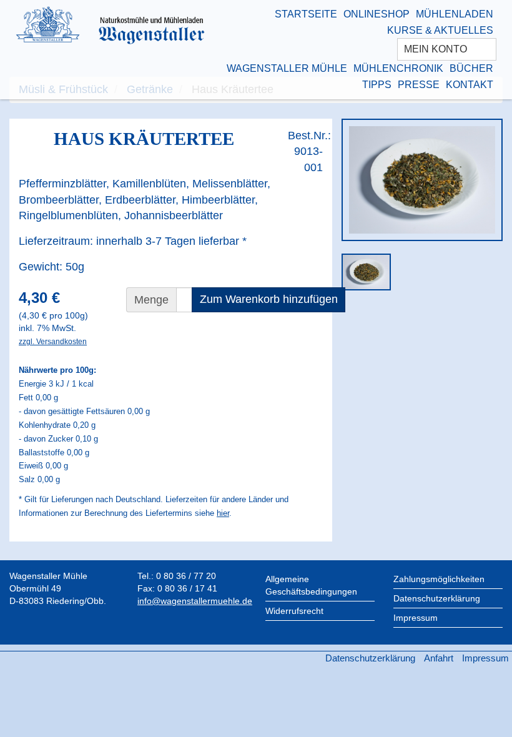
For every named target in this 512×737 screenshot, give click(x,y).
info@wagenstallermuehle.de (194, 601)
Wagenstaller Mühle (287, 68)
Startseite (306, 14)
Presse (419, 84)
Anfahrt (438, 658)
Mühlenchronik (398, 68)
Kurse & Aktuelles (440, 30)
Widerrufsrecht (294, 611)
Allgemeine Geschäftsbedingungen (311, 585)
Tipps (376, 84)
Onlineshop (376, 14)
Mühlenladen (454, 14)
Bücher (471, 68)
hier (223, 513)
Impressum (415, 618)
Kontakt (469, 84)
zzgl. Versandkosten (53, 341)
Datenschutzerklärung (436, 598)
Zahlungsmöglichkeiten (439, 579)
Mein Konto (437, 49)
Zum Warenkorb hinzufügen (269, 299)
